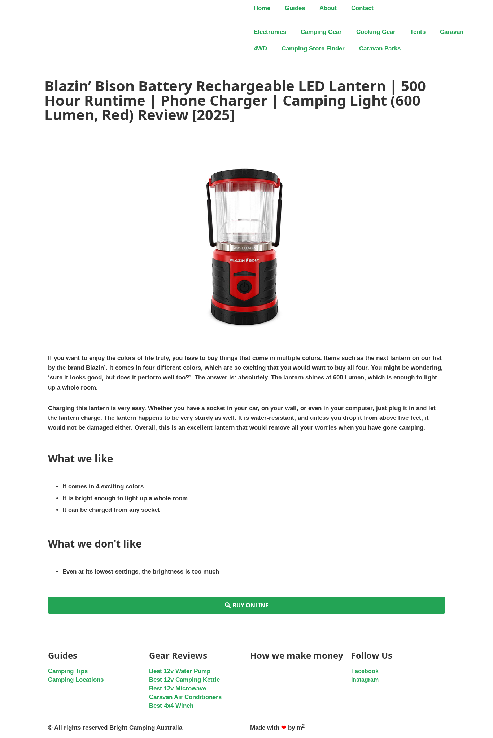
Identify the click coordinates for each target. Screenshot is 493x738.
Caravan (451, 31)
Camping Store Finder (313, 48)
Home (262, 8)
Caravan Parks (380, 48)
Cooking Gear (376, 31)
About (328, 8)
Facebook (365, 671)
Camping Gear (321, 31)
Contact (362, 8)
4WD (260, 48)
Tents (418, 31)
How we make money (296, 655)
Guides (295, 8)
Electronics (270, 31)
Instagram (365, 680)
